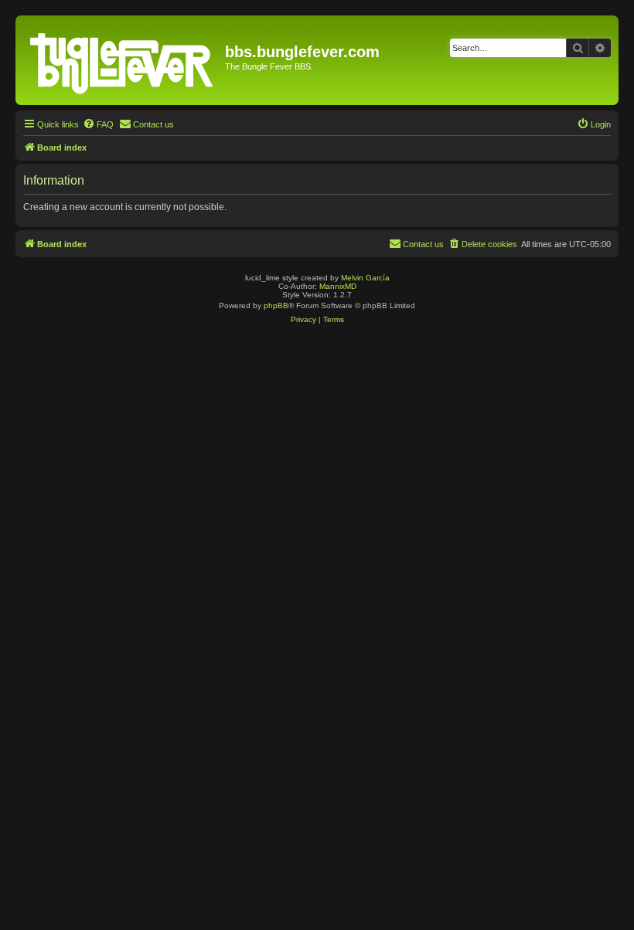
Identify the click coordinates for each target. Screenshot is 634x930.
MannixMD (337, 286)
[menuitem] (98, 124)
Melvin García (365, 277)
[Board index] (122, 60)
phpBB (276, 305)
